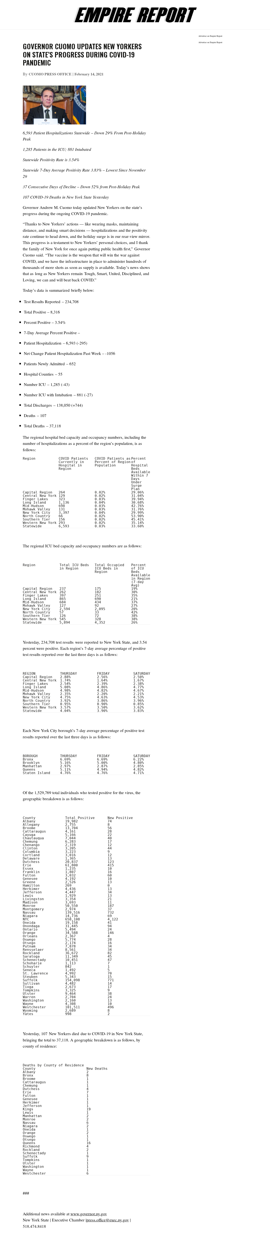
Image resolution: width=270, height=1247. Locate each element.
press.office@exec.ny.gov (107, 1220)
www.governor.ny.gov (88, 1214)
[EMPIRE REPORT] (135, 12)
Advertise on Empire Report (210, 35)
